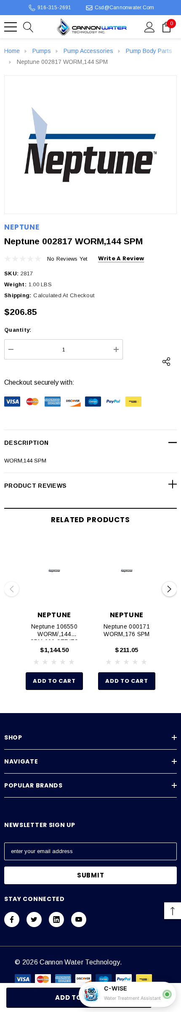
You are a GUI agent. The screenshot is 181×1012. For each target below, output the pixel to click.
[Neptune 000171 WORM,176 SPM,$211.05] (127, 570)
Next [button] (169, 589)
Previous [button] (11, 589)
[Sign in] (149, 26)
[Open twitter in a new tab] (34, 919)
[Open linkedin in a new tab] (56, 919)
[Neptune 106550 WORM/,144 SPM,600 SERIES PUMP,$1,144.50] (54, 570)
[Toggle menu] (10, 27)
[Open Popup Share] (166, 361)
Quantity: (17, 330)
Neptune (22, 227)
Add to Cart (54, 681)
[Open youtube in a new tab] (78, 919)
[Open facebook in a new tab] (11, 919)
